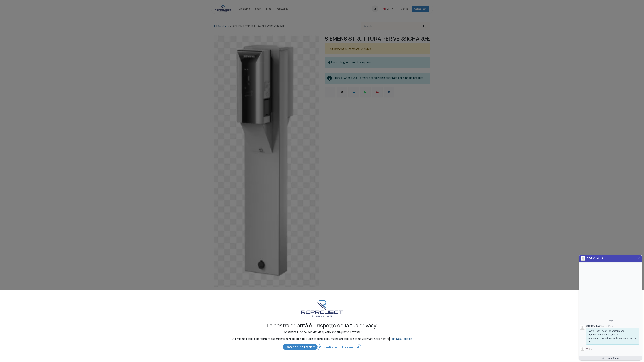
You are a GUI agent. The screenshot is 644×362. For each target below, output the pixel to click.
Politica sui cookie (401, 339)
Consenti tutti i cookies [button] (300, 347)
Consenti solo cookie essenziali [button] (339, 347)
